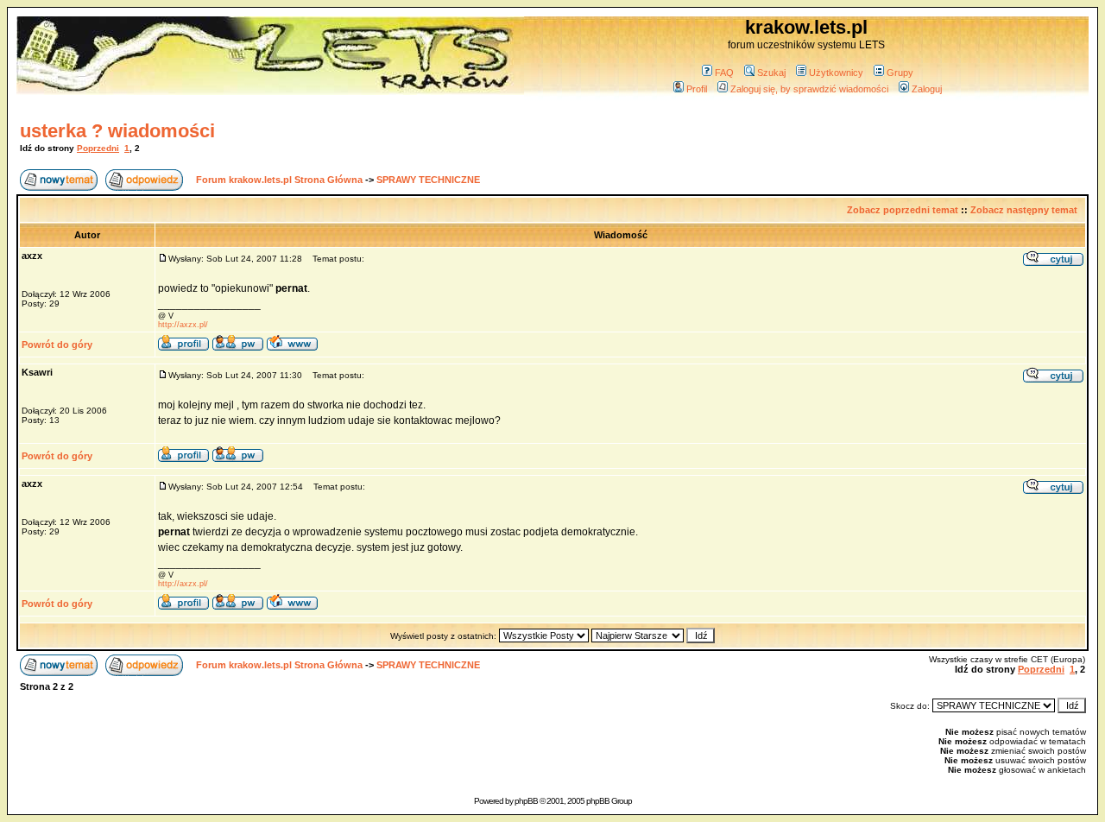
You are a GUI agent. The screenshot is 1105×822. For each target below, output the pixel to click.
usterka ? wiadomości (117, 131)
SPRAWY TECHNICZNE (428, 179)
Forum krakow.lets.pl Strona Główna (279, 179)
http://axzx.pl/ (183, 324)
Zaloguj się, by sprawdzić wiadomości (809, 89)
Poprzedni (98, 148)
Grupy (900, 72)
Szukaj (771, 72)
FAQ (724, 72)
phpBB (526, 801)
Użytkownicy (836, 72)
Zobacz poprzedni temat (902, 210)
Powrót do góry (57, 344)
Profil (696, 89)
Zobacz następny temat (1023, 210)
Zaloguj (927, 89)
